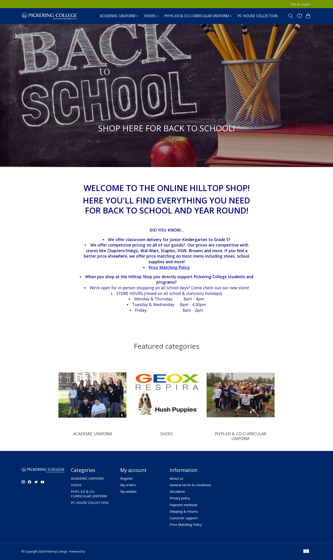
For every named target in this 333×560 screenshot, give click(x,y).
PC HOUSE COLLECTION (258, 16)
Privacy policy (180, 498)
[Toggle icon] (290, 16)
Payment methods (184, 505)
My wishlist (128, 491)
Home (89, 16)
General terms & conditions (190, 485)
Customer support (184, 518)
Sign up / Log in (300, 4)
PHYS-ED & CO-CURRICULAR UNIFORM (240, 436)
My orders (128, 485)
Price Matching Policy (186, 524)
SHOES (166, 433)
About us (176, 478)
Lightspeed (92, 551)
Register (126, 478)
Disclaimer (177, 491)
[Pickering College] (49, 16)
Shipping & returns (184, 511)
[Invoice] (306, 551)
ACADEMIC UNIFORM (92, 433)
